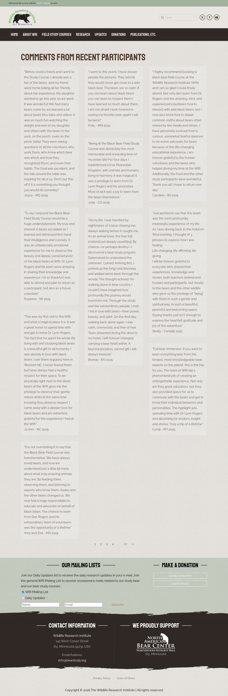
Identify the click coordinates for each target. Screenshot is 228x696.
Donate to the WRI (180, 575)
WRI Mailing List (36, 592)
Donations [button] (118, 34)
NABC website (43, 3)
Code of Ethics (126, 678)
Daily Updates (35, 598)
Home (14, 34)
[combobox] (178, 17)
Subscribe (118, 604)
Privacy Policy (101, 678)
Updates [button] (101, 34)
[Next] (132, 544)
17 (125, 544)
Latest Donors (180, 583)
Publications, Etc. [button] (143, 34)
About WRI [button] (30, 34)
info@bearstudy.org (72, 660)
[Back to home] (22, 17)
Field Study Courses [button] (56, 34)
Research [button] (83, 34)
